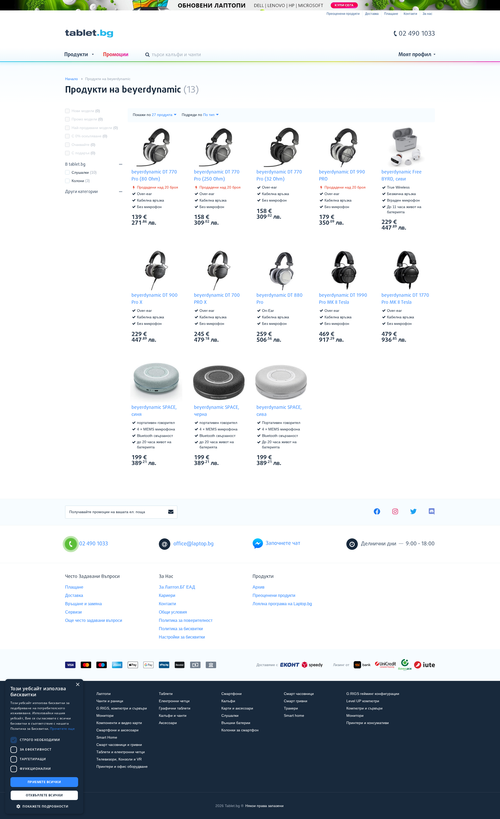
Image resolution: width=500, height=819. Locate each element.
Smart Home (106, 737)
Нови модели (86, 111)
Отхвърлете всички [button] (44, 795)
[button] (44, 806)
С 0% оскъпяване (89, 136)
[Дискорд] (431, 512)
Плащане (391, 14)
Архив (259, 587)
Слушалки (80, 172)
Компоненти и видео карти (119, 723)
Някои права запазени (264, 806)
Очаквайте (83, 145)
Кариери (167, 595)
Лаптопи (103, 694)
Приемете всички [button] (44, 782)
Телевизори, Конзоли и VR (119, 759)
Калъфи (228, 701)
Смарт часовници (299, 694)
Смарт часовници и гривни (119, 745)
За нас (427, 14)
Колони (78, 181)
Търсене (148, 55)
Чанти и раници (109, 701)
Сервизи (73, 612)
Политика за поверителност (186, 620)
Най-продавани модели (95, 128)
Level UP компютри (362, 701)
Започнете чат (283, 543)
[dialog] (44, 746)
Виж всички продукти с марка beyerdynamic (420, 85)
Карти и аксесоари (237, 708)
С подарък (83, 153)
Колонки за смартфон (240, 730)
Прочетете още (62, 728)
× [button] (77, 685)
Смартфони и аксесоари (117, 730)
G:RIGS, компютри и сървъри (121, 708)
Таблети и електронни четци (120, 752)
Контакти (410, 14)
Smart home (294, 715)
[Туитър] (413, 512)
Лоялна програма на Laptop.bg (282, 604)
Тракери (291, 708)
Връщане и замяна (83, 604)
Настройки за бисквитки (182, 637)
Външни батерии (235, 723)
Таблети (166, 694)
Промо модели (87, 119)
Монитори (105, 715)
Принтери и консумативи (367, 723)
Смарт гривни (295, 701)
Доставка (372, 14)
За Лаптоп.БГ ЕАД (177, 587)
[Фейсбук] (377, 512)
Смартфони (231, 694)
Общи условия (173, 612)
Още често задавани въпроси (93, 620)
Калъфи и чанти (172, 715)
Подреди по (192, 115)
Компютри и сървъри (364, 708)
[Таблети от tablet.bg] (89, 33)
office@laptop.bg (193, 544)
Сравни (159, 232)
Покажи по (142, 115)
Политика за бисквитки (181, 629)
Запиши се (170, 512)
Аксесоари (168, 723)
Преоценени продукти (343, 14)
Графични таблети (174, 708)
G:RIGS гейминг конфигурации (372, 694)
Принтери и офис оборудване (122, 766)
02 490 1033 (417, 34)
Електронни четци (174, 701)
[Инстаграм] (395, 512)
